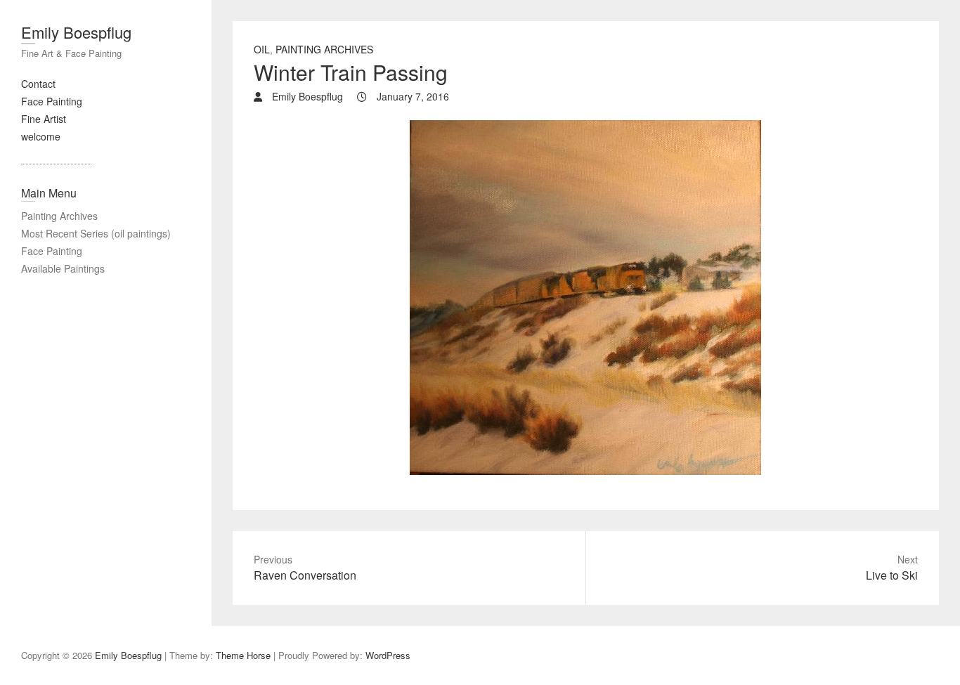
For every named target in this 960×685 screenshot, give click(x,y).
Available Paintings (63, 268)
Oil (262, 49)
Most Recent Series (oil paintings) (96, 233)
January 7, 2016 (411, 96)
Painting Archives (59, 216)
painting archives (324, 49)
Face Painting (51, 101)
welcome (40, 136)
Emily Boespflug (76, 32)
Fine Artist (43, 119)
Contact (38, 84)
